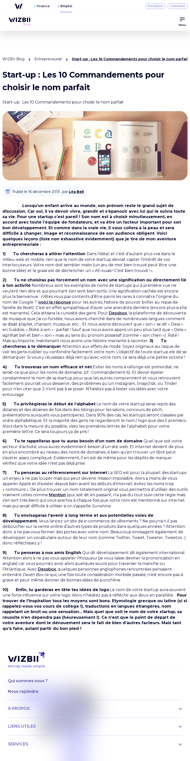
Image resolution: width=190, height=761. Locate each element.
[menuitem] (19, 22)
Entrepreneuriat (48, 59)
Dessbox (118, 313)
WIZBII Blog (13, 59)
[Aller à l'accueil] (19, 22)
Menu (182, 25)
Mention (57, 495)
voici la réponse (55, 302)
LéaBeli (76, 191)
